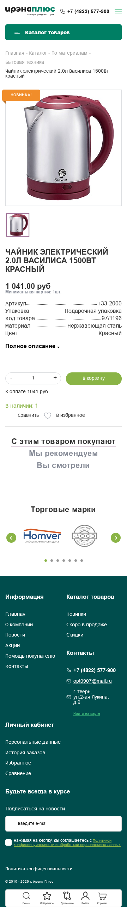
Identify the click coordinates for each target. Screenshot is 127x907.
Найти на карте (86, 714)
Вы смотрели (63, 465)
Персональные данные (33, 742)
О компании (19, 624)
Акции (12, 645)
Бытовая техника (24, 62)
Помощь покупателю (30, 656)
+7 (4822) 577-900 (88, 11)
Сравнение (18, 773)
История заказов (25, 752)
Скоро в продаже (86, 624)
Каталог (38, 53)
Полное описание (30, 346)
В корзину (94, 378)
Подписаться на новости (35, 808)
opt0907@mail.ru (92, 681)
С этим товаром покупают (63, 441)
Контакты (16, 666)
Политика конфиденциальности (38, 869)
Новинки (76, 614)
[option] (63, 148)
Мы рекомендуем (63, 453)
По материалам (69, 53)
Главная (14, 53)
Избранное (18, 763)
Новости (15, 635)
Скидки (74, 635)
